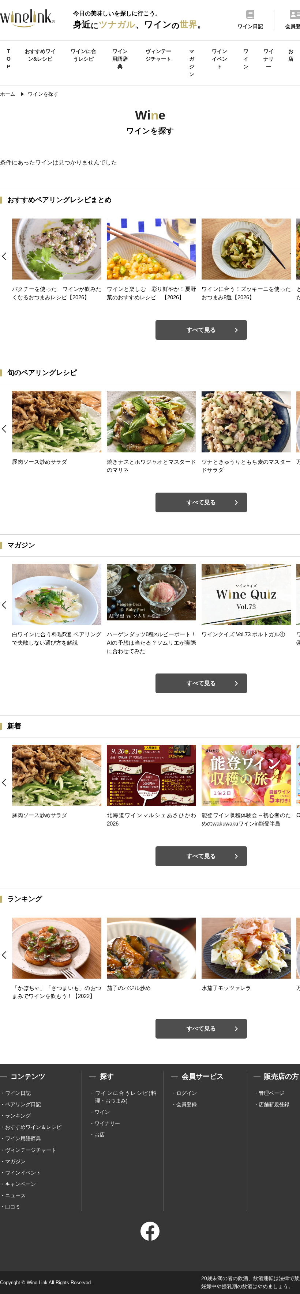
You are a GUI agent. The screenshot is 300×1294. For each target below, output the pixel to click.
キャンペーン (20, 1184)
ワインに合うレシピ (83, 55)
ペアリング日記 (23, 1104)
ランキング (18, 1116)
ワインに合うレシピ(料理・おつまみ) (125, 1097)
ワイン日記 (18, 1093)
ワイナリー (268, 58)
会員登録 (186, 1104)
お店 (290, 55)
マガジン (191, 62)
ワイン (245, 58)
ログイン (186, 1093)
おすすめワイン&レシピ (40, 55)
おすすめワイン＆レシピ (33, 1127)
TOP (9, 58)
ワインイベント (219, 58)
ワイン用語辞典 (120, 58)
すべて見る (201, 330)
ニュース (15, 1195)
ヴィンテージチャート (158, 55)
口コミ (12, 1207)
